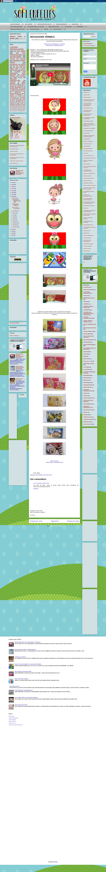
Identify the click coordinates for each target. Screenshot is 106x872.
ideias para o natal (22, 38)
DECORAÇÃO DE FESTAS (17, 64)
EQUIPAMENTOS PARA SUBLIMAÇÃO (88, 118)
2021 (12, 229)
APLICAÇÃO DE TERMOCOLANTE (87, 170)
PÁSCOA (46, 29)
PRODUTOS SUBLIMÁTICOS (18, 89)
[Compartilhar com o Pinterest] (39, 473)
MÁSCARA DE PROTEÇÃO (21, 704)
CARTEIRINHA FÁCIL (88, 121)
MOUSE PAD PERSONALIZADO (87, 195)
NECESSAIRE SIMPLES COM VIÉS (16, 201)
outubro (15, 224)
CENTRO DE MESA (15, 117)
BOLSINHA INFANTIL (88, 183)
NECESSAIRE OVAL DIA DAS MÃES (23, 671)
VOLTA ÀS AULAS (57, 29)
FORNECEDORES (14, 149)
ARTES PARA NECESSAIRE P (21, 678)
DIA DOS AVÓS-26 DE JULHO (44, 24)
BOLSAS (22, 70)
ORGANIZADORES (14, 93)
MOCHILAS (17, 92)
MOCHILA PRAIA (87, 175)
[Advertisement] (14, 268)
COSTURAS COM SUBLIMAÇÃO (87, 111)
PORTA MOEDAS (14, 163)
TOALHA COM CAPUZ (88, 178)
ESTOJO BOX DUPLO (88, 155)
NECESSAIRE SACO (88, 224)
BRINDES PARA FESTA (88, 298)
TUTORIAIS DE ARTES (15, 105)
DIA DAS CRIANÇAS (15, 24)
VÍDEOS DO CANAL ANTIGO (16, 161)
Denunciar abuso (14, 323)
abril (14, 215)
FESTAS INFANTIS (87, 246)
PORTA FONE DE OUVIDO (89, 185)
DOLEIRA (85, 208)
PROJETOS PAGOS (34, 29)
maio (14, 217)
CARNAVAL (19, 108)
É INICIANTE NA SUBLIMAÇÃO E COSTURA (54, 44)
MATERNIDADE (80, 26)
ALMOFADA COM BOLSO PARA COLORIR (89, 188)
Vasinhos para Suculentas (19, 379)
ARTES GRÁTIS (87, 248)
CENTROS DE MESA (88, 243)
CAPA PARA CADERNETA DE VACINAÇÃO (89, 211)
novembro (15, 226)
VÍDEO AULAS (17, 77)
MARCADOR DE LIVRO (88, 205)
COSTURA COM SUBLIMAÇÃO (87, 241)
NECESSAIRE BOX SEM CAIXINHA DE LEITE (89, 203)
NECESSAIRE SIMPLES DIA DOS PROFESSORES (26, 697)
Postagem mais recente (36, 521)
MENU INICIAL (86, 230)
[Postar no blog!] (35, 473)
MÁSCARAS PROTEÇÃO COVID (17, 104)
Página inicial (54, 521)
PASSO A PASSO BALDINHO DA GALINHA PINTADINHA (28, 664)
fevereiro (15, 211)
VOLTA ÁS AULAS (87, 143)
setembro (15, 222)
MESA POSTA (20, 103)
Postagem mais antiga (73, 521)
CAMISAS (13, 108)
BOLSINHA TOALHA (14, 686)
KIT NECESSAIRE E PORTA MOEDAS (88, 199)
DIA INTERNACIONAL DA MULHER (35, 26)
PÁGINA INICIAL (87, 97)
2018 (12, 192)
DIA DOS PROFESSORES (16, 26)
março (14, 213)
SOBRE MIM (21, 110)
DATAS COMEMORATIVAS (18, 100)
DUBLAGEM (12, 102)
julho (14, 218)
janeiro (14, 198)
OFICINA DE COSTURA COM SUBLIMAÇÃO (88, 100)
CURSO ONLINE (14, 151)
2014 (12, 184)
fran (34, 483)
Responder (36, 488)
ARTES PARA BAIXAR (21, 107)
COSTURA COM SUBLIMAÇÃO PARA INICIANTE (17, 73)
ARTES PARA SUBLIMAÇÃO (86, 292)
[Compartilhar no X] (36, 473)
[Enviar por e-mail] (33, 473)
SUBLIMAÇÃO (86, 139)
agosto (14, 220)
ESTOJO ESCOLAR (88, 150)
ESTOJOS (22, 76)
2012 (12, 182)
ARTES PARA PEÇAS (88, 130)
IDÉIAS (19, 102)
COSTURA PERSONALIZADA (17, 48)
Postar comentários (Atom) (56, 526)
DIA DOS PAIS (75, 24)
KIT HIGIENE (86, 367)
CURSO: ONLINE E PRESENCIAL (17, 94)
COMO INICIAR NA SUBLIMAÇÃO (87, 114)
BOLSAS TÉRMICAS (88, 141)
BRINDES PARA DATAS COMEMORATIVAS (88, 136)
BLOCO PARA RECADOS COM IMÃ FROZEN (20, 367)
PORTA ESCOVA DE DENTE (17, 84)
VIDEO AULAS (86, 251)
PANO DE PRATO (87, 180)
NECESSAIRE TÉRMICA (15, 205)
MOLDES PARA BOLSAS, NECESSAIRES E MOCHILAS (20, 172)
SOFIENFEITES (88, 43)
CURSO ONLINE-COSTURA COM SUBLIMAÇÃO (87, 104)
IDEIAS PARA (86, 358)
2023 (12, 233)
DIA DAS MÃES (28, 24)
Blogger (56, 861)
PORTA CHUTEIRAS (88, 398)
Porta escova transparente (16, 208)
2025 (12, 235)
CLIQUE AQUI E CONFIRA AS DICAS (54, 45)
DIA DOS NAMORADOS (61, 24)
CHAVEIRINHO (22, 97)
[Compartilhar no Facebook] (38, 473)
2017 (12, 190)
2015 (12, 186)
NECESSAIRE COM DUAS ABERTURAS (89, 214)
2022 (12, 231)
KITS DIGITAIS (68, 26)
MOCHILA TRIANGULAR (89, 173)
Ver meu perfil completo (89, 45)
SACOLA (16, 110)
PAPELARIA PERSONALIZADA (17, 29)
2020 (12, 196)
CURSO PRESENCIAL (88, 235)
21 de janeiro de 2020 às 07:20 (42, 483)
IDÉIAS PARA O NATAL (54, 26)
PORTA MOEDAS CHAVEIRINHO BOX (24, 690)
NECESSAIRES (39, 475)
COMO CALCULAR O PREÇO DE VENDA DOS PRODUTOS (89, 125)
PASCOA (12, 96)
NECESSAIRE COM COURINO (87, 222)
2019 (12, 194)
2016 (12, 188)
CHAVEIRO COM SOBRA (89, 128)
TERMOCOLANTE (21, 99)
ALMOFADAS (20, 86)
